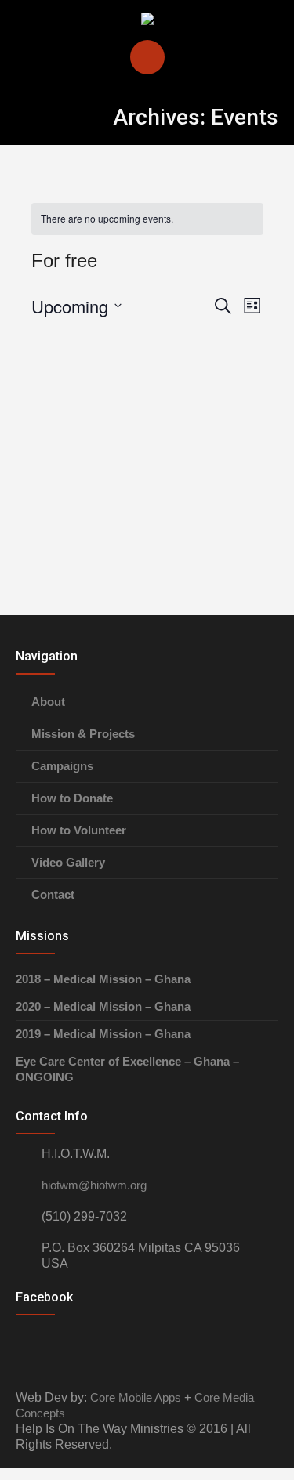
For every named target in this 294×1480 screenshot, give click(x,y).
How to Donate (72, 798)
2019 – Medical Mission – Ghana (103, 1033)
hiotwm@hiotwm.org (94, 1185)
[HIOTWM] (147, 19)
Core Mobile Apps (135, 1397)
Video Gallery (68, 862)
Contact (52, 894)
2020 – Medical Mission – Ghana (103, 1006)
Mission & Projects (83, 733)
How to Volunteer (78, 830)
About (48, 701)
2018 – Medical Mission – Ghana (103, 979)
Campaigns (62, 766)
